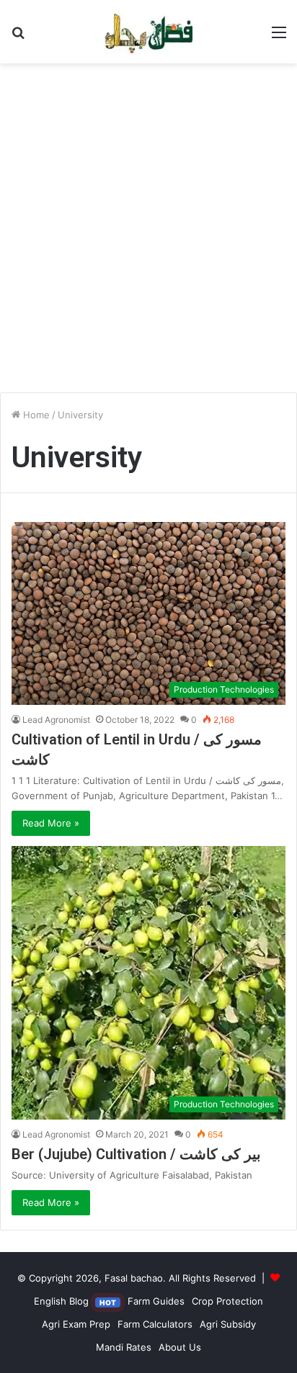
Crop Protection (227, 1301)
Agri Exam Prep (76, 1324)
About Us (180, 1347)
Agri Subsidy (228, 1324)
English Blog (75, 1301)
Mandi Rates (123, 1347)
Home (35, 414)
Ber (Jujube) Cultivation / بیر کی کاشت (136, 1154)
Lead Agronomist (56, 719)
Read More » (50, 823)
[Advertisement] (148, 233)
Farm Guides (156, 1301)
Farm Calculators (155, 1324)
